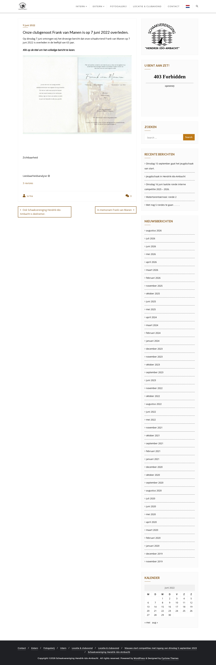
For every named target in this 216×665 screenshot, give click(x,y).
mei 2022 (151, 419)
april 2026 (151, 261)
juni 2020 (151, 506)
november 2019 (154, 561)
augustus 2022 (154, 403)
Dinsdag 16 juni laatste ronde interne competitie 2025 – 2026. (165, 187)
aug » (155, 622)
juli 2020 (150, 498)
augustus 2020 (154, 490)
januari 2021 (152, 459)
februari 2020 (153, 537)
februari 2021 (153, 451)
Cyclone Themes (170, 658)
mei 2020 (151, 514)
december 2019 (154, 553)
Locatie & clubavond (82, 648)
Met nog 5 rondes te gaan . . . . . (163, 204)
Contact (22, 648)
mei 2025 (151, 309)
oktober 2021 (153, 435)
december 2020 (154, 466)
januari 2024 (152, 340)
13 (148, 606)
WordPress (139, 658)
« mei (147, 622)
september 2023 (154, 372)
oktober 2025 (153, 293)
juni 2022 (151, 411)
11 (184, 602)
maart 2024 (152, 325)
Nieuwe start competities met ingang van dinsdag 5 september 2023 (161, 648)
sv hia (29, 196)
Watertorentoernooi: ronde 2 (161, 196)
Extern (34, 648)
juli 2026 (150, 238)
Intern (63, 648)
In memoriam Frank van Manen (114, 209)
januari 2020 (152, 545)
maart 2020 (152, 529)
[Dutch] (188, 6)
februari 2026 (153, 277)
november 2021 (154, 427)
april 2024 (151, 317)
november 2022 (154, 388)
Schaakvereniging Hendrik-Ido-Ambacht (109, 652)
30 (169, 614)
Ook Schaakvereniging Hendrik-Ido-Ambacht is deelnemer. (40, 211)
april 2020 (151, 522)
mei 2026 (151, 254)
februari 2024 (153, 332)
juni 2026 (151, 246)
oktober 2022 (153, 396)
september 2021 (154, 443)
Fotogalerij (49, 648)
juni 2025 (151, 301)
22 (162, 610)
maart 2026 (152, 269)
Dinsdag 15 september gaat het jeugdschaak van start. (169, 166)
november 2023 (154, 356)
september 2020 (154, 482)
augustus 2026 (154, 230)
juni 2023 (151, 380)
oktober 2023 (153, 364)
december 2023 (154, 348)
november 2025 (154, 285)
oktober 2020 (153, 474)
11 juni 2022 (29, 25)
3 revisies (28, 183)
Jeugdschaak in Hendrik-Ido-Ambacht (165, 176)
